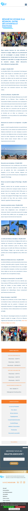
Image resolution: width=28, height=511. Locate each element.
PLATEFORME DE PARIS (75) (14, 385)
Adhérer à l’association (14, 426)
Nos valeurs (14, 409)
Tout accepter (9, 507)
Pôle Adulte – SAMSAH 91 (14, 365)
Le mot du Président (14, 406)
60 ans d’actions (14, 413)
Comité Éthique (14, 423)
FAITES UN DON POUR (12, 471)
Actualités (5, 494)
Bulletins (5, 496)
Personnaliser (14, 509)
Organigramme (14, 416)
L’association (6, 490)
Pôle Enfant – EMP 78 (14, 373)
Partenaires (14, 429)
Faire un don (6, 498)
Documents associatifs (14, 433)
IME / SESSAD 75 (14, 388)
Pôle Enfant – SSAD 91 (14, 362)
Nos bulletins (14, 442)
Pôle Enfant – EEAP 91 (14, 358)
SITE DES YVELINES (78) (14, 370)
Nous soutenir (6, 500)
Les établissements (7, 492)
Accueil (4, 488)
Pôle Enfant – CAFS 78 (14, 377)
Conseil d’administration (14, 419)
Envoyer (14, 463)
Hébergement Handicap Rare (14, 392)
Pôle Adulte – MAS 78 (14, 380)
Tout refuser (20, 507)
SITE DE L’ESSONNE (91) (14, 355)
